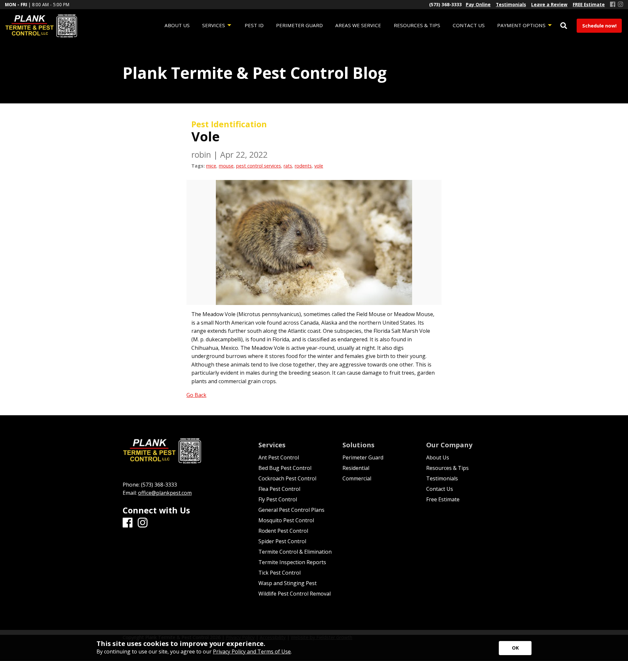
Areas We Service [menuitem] (358, 25)
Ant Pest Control (278, 457)
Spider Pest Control (282, 541)
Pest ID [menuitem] (254, 25)
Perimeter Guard (362, 457)
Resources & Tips (447, 468)
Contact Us (439, 488)
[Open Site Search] (564, 26)
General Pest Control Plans (291, 509)
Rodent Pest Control (283, 530)
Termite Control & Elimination (295, 551)
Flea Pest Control (279, 488)
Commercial (356, 478)
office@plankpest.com (165, 492)
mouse (226, 166)
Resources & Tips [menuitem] (417, 25)
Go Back (196, 395)
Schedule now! (599, 26)
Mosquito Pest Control (286, 520)
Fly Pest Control (277, 499)
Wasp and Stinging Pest (287, 583)
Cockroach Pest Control (287, 478)
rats (288, 166)
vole (318, 166)
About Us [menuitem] (177, 25)
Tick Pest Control (279, 572)
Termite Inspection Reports (292, 562)
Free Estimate (443, 499)
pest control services (258, 166)
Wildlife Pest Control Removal (294, 593)
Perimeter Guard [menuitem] (299, 25)
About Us (437, 457)
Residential (355, 468)
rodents (303, 166)
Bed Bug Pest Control (284, 468)
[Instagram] (620, 5)
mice (211, 166)
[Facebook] (612, 5)
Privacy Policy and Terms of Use (252, 651)
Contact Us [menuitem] (469, 25)
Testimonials (442, 478)
